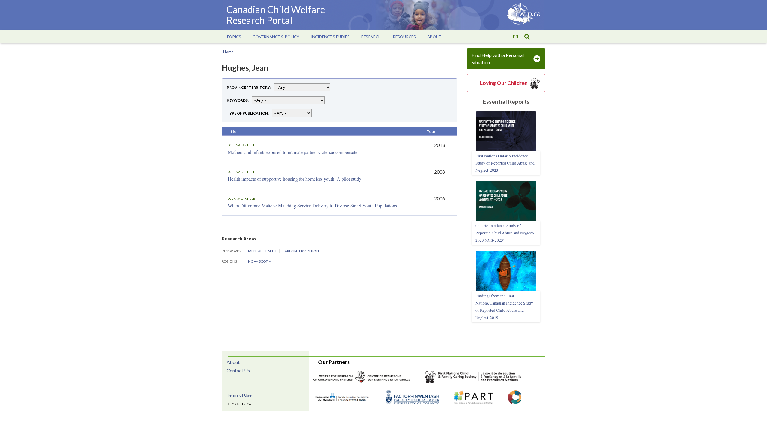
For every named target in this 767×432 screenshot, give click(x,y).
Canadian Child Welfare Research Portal (276, 14)
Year (431, 131)
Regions (230, 261)
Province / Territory (248, 87)
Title (231, 131)
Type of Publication (247, 113)
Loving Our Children (504, 83)
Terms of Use (239, 395)
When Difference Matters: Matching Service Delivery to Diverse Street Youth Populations (312, 205)
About (233, 362)
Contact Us (238, 370)
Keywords (237, 100)
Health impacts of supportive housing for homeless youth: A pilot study (294, 179)
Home (228, 51)
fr (515, 36)
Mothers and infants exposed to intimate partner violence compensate (292, 152)
